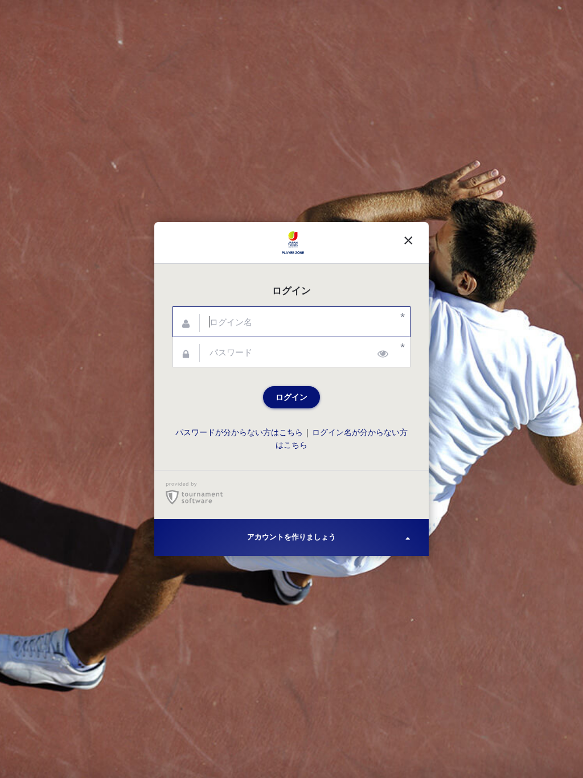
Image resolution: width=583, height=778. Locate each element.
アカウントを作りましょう (291, 537)
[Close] (408, 243)
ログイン (291, 397)
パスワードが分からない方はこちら (239, 432)
